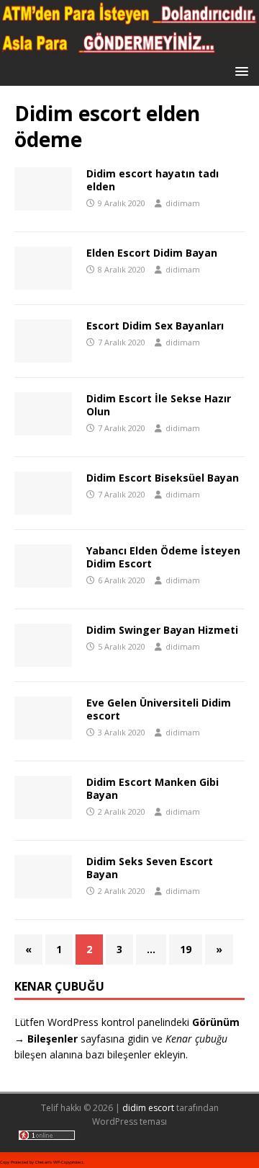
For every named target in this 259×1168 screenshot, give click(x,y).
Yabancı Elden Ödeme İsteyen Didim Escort (163, 557)
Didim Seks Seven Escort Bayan (149, 867)
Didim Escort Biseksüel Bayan (162, 478)
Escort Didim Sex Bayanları (155, 325)
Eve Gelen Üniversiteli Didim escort (158, 709)
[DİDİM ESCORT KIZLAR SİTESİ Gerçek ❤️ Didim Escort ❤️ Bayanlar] (129, 48)
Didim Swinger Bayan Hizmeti (162, 630)
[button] (239, 70)
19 (185, 949)
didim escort (148, 1108)
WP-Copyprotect (68, 1162)
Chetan (42, 1162)
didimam (182, 203)
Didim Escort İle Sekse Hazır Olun (158, 404)
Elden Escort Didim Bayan (151, 253)
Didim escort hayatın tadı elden (152, 180)
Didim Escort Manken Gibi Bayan (152, 788)
